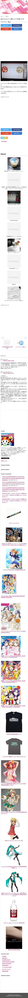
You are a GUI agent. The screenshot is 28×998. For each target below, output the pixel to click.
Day (10, 21)
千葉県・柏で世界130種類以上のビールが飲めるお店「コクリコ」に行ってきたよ (14, 187)
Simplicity (18, 994)
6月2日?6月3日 (14, 220)
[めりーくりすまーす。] (14, 245)
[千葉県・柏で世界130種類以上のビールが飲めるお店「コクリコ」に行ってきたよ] (14, 179)
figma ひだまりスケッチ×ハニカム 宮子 (14, 840)
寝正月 (14, 284)
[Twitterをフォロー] (2, 138)
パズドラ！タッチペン (14, 523)
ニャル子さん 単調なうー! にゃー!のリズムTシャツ (14, 756)
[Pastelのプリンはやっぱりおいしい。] (14, 163)
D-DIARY (4, 956)
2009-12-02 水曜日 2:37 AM (8, 373)
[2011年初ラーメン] (14, 261)
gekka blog (4, 958)
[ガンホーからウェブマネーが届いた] (14, 293)
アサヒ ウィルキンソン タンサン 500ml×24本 (14, 922)
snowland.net (5, 965)
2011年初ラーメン (14, 268)
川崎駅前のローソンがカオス (14, 236)
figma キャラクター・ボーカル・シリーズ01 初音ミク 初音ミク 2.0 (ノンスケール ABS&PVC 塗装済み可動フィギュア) (14, 894)
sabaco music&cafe (6, 963)
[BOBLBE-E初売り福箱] (14, 197)
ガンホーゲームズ (6, 969)
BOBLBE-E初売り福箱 (14, 204)
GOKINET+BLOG (6, 959)
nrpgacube (4, 1)
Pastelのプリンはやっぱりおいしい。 (14, 171)
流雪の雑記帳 (5, 971)
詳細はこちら (4, 460)
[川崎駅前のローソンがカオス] (14, 229)
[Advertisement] (14, 46)
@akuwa (5, 141)
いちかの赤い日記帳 (6, 967)
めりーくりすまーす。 (14, 252)
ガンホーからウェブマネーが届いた (14, 300)
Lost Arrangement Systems (8, 961)
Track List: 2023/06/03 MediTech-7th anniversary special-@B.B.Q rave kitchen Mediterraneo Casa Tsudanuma (13, 478)
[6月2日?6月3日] (14, 213)
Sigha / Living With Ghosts (14, 949)
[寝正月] (14, 277)
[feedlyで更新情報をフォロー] (4, 138)
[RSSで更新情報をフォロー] (7, 138)
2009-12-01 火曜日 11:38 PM (8, 360)
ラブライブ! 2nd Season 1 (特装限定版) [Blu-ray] (14, 569)
